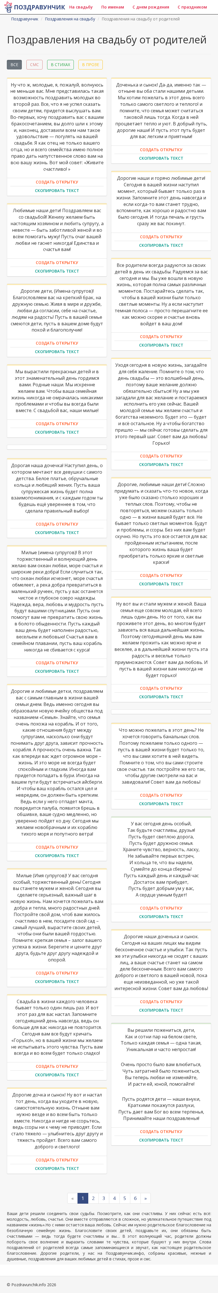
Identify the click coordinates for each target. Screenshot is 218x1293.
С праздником (192, 7)
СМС (34, 64)
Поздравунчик (39, 7)
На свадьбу (81, 7)
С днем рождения (151, 7)
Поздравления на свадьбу (70, 19)
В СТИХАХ (60, 64)
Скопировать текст (57, 190)
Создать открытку (57, 182)
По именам (112, 7)
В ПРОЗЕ (90, 64)
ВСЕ (14, 64)
